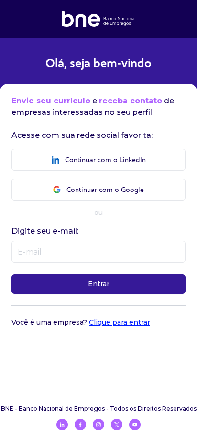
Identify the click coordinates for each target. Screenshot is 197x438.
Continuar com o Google (105, 190)
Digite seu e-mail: (44, 231)
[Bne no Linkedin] (62, 424)
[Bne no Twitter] (116, 424)
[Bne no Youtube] (135, 424)
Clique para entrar (119, 322)
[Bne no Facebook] (80, 424)
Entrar (98, 284)
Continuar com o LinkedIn (105, 160)
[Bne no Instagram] (98, 424)
